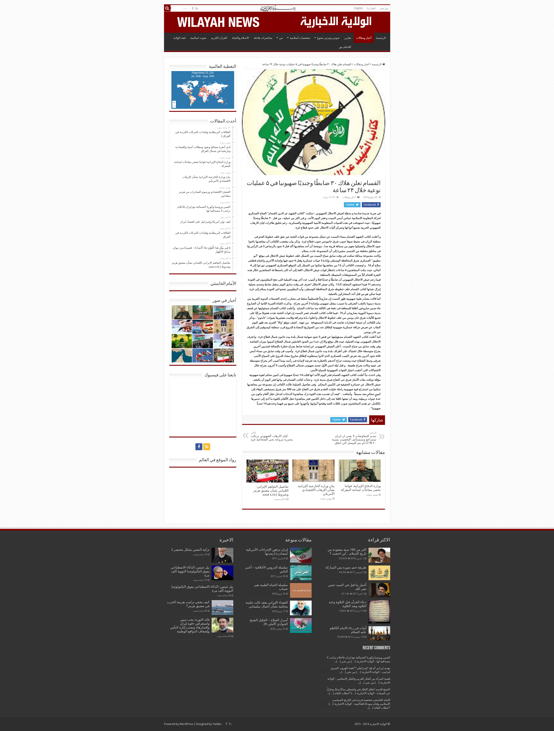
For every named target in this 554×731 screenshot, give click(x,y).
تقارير (347, 37)
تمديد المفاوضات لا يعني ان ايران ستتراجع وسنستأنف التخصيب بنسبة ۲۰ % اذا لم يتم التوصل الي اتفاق (354, 438)
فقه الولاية (179, 37)
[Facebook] (193, 8)
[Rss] (196, 8)
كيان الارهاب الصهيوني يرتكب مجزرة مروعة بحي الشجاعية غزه (272, 436)
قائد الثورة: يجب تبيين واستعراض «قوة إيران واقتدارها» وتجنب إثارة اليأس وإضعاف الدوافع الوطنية (189, 625)
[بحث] (167, 8)
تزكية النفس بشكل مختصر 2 (190, 550)
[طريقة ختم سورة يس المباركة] (379, 572)
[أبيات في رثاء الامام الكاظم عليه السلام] (379, 633)
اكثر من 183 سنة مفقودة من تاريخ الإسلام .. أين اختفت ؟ (347, 552)
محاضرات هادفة (263, 37)
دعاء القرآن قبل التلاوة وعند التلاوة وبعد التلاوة (347, 604)
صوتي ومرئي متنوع (328, 37)
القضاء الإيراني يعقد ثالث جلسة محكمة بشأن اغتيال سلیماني (267, 604)
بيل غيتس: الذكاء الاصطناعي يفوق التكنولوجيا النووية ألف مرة (190, 571)
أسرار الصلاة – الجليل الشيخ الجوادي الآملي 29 (269, 622)
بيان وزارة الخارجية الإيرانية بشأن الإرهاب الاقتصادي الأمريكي (316, 490)
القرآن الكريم (219, 37)
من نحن (384, 8)
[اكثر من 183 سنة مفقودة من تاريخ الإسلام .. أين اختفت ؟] (379, 555)
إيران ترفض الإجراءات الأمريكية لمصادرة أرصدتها (267, 552)
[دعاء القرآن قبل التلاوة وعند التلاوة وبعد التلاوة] (379, 611)
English (358, 8)
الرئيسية (381, 37)
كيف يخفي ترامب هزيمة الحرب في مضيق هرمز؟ (188, 604)
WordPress (186, 724)
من (281, 37)
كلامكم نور (345, 47)
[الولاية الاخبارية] (336, 21)
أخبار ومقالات (364, 37)
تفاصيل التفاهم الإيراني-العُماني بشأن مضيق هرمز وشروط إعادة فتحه (270, 490)
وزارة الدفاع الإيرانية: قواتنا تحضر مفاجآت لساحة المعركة (361, 488)
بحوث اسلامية (198, 37)
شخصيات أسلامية (300, 37)
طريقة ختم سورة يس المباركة (345, 567)
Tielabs (216, 724)
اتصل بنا (371, 8)
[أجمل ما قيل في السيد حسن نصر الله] (379, 590)
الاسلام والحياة (240, 37)
